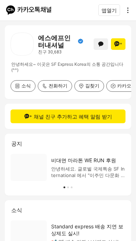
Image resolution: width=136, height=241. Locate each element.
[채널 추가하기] (118, 44)
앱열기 (109, 10)
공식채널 (80, 41)
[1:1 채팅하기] (101, 44)
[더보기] (125, 10)
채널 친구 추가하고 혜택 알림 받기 (73, 116)
